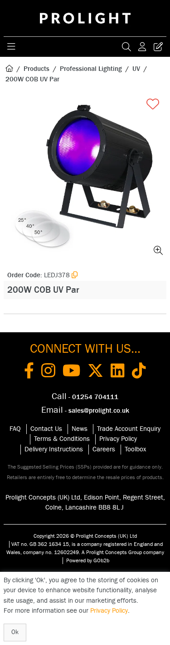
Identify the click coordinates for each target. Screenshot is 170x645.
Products (36, 69)
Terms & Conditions (62, 439)
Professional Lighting (91, 69)
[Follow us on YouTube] (71, 372)
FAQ (15, 429)
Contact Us (46, 429)
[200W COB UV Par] (85, 177)
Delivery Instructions (53, 449)
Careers (103, 449)
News (79, 429)
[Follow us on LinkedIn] (117, 372)
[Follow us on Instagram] (48, 372)
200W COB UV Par (32, 79)
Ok (15, 632)
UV (136, 69)
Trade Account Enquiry (128, 429)
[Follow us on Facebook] (29, 372)
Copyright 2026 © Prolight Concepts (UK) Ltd (85, 536)
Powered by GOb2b (87, 560)
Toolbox (135, 449)
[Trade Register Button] (158, 47)
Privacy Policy (118, 439)
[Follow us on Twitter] (95, 372)
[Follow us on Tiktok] (139, 372)
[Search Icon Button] (126, 47)
